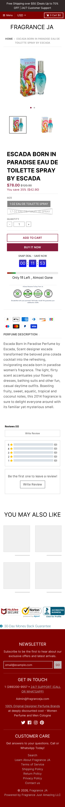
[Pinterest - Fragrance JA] (42, 722)
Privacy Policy (32, 778)
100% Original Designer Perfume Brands (32, 706)
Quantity (13, 219)
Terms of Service (32, 764)
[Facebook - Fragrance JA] (29, 722)
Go (58, 665)
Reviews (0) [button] (12, 426)
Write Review (32, 484)
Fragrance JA (31, 27)
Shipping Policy (32, 769)
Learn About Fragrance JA (32, 760)
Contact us (32, 783)
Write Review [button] (32, 433)
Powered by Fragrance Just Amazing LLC (32, 795)
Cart (55, 15)
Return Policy (32, 773)
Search (32, 755)
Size (9, 197)
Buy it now (32, 247)
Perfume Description (20, 334)
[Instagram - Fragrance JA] (36, 722)
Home (9, 38)
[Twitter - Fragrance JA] (23, 722)
